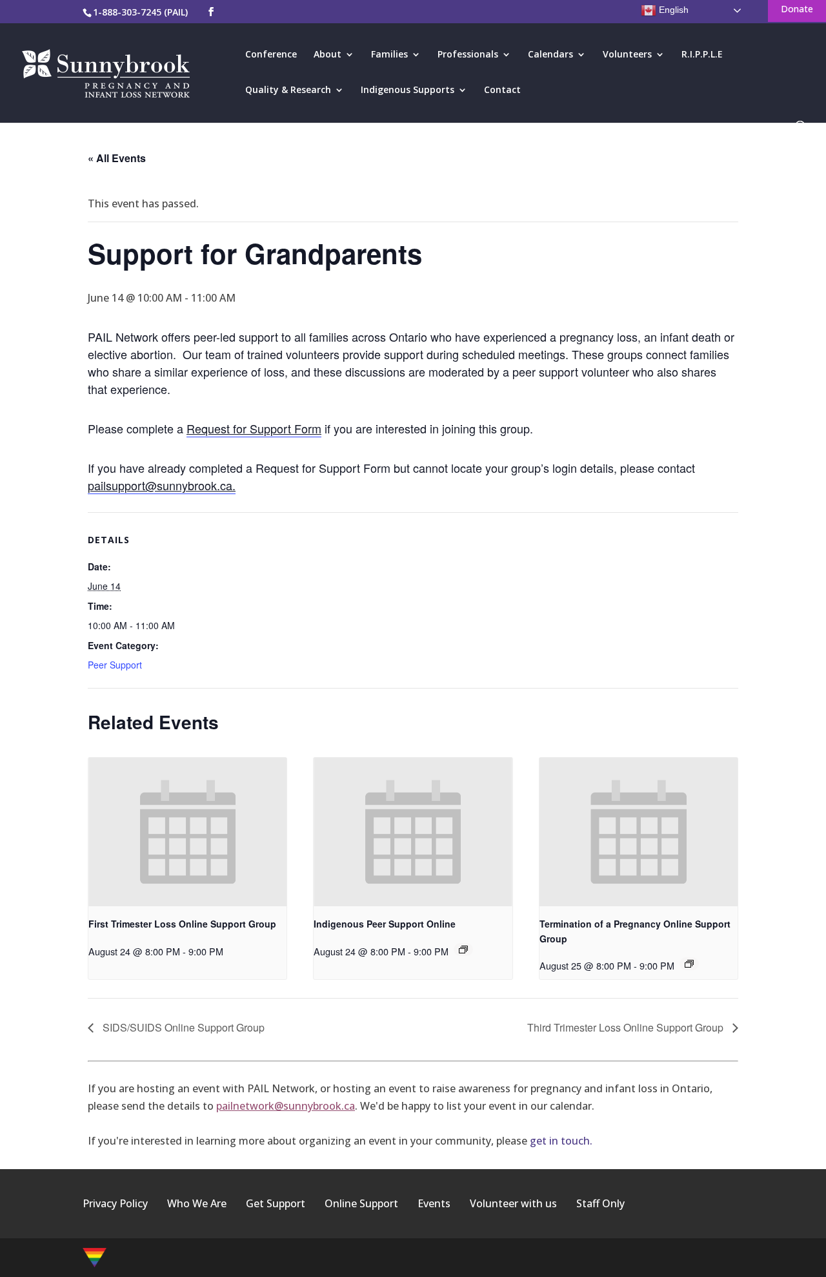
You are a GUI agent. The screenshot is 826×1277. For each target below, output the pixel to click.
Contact (502, 90)
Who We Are (197, 1203)
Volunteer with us (513, 1203)
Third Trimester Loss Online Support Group (626, 1027)
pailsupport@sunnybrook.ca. (162, 485)
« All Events (117, 158)
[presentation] (187, 832)
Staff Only (600, 1203)
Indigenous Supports (407, 90)
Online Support (361, 1203)
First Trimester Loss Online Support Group (182, 923)
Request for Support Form (253, 428)
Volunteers (627, 55)
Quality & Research (288, 90)
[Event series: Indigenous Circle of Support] (463, 949)
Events (434, 1203)
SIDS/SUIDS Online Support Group (182, 1027)
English (672, 10)
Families (389, 55)
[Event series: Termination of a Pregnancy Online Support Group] (689, 964)
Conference (271, 55)
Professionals (468, 55)
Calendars (550, 55)
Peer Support (115, 664)
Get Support (275, 1203)
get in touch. (561, 1141)
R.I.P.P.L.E (702, 55)
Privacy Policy (115, 1203)
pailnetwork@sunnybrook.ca (285, 1106)
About (327, 55)
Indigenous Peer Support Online (385, 923)
